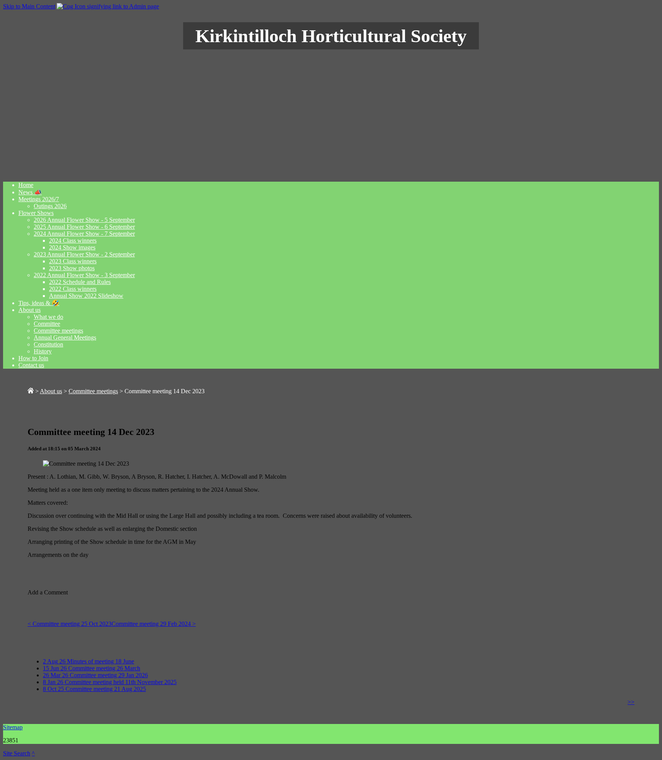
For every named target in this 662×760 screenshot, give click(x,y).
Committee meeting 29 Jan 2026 (95, 675)
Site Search (16, 753)
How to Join (33, 358)
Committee (47, 323)
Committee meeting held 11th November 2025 (110, 682)
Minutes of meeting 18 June (88, 661)
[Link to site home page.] (31, 391)
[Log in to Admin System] (108, 6)
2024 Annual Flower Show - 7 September (84, 233)
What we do (48, 317)
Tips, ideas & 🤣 (38, 303)
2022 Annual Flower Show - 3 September (84, 275)
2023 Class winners (73, 261)
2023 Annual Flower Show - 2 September (84, 254)
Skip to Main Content (29, 6)
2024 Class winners (73, 240)
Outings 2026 (50, 206)
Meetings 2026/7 (38, 199)
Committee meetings (58, 330)
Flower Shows (36, 213)
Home (25, 185)
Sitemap (13, 727)
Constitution (48, 344)
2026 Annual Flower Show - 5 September (84, 220)
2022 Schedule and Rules (80, 282)
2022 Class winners (73, 289)
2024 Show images (72, 247)
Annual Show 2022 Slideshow (86, 295)
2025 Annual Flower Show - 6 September (84, 226)
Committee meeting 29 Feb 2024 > (153, 623)
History (43, 351)
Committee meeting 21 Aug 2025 (94, 689)
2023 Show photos (72, 268)
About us (29, 310)
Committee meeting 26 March (91, 668)
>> (631, 702)
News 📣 (30, 192)
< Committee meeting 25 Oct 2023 (69, 623)
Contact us (31, 365)
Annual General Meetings (65, 337)
